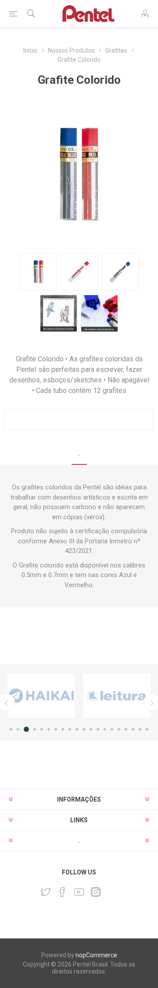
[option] (41, 696)
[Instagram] (96, 892)
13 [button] (98, 729)
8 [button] (62, 729)
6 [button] (48, 729)
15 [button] (112, 729)
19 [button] (140, 729)
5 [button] (41, 729)
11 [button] (84, 729)
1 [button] (11, 729)
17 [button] (126, 729)
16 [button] (119, 729)
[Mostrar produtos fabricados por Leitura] (117, 696)
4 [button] (34, 729)
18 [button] (133, 729)
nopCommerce (96, 955)
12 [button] (91, 729)
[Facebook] (62, 892)
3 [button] (26, 729)
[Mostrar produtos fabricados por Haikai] (41, 696)
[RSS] (112, 889)
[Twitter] (46, 892)
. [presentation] (79, 453)
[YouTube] (79, 892)
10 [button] (76, 729)
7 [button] (55, 729)
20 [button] (147, 729)
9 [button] (69, 729)
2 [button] (18, 729)
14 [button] (105, 729)
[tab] (79, 454)
